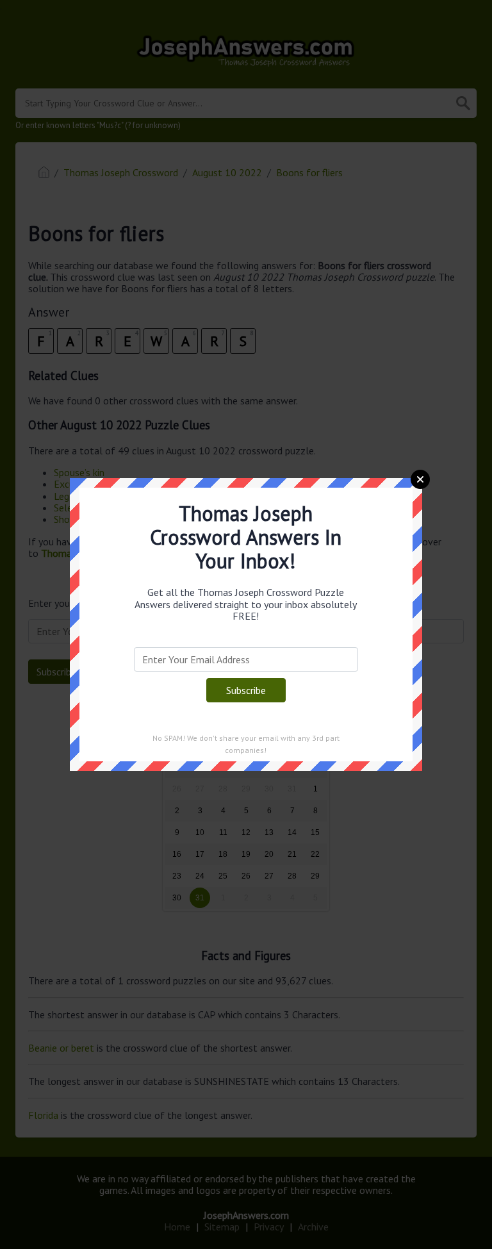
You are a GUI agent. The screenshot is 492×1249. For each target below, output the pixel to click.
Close (420, 479)
